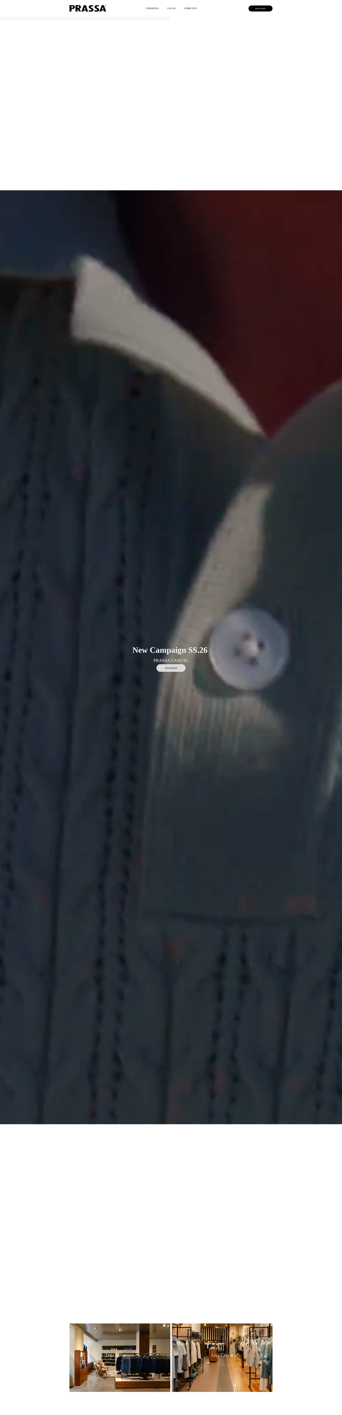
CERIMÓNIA (152, 8)
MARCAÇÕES (260, 8)
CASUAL (171, 8)
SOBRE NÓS (190, 8)
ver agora (171, 668)
